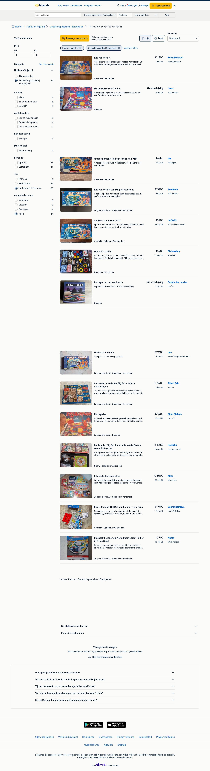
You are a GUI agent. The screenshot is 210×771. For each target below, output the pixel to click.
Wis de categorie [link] (46, 64)
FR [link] (174, 5)
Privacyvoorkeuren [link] (165, 737)
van (15, 50)
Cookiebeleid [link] (145, 737)
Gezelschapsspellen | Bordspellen (102, 48)
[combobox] (58, 14)
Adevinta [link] (108, 745)
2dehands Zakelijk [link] (44, 737)
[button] (130, 5)
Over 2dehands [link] (91, 745)
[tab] (145, 38)
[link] (45, 5)
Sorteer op (172, 33)
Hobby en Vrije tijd (70, 48)
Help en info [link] (63, 5)
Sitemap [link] (121, 745)
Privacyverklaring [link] (125, 737)
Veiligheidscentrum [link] (92, 5)
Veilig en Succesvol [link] (68, 737)
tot (35, 50)
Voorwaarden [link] (76, 5)
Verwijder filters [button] (131, 48)
